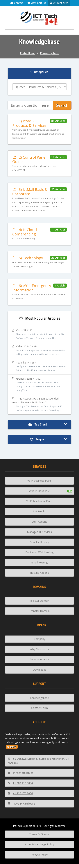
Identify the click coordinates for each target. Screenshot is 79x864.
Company (39, 639)
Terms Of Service (39, 834)
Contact (18, 3)
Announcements (39, 659)
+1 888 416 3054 (23, 783)
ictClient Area (60, 3)
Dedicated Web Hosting (39, 552)
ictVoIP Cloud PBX (39, 491)
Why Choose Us (39, 649)
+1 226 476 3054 (23, 793)
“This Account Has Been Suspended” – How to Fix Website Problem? (36, 404)
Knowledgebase (49, 53)
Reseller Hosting (39, 542)
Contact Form (39, 708)
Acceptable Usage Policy (39, 844)
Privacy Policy (39, 854)
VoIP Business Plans (39, 480)
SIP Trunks (39, 511)
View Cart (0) (38, 3)
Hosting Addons (39, 572)
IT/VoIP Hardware (24, 803)
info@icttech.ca (23, 773)
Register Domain (39, 600)
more (13, 746)
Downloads (39, 669)
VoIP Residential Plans (39, 501)
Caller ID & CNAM (40, 350)
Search (62, 105)
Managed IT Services (39, 532)
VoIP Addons (39, 521)
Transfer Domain (39, 611)
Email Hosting (39, 562)
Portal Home (27, 53)
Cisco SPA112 (40, 334)
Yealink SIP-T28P (40, 366)
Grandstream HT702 (37, 384)
